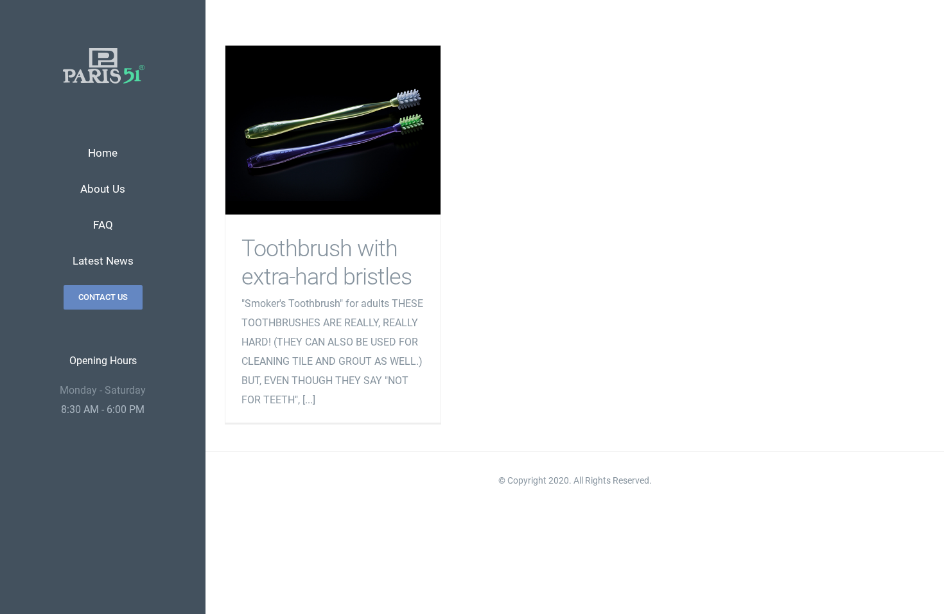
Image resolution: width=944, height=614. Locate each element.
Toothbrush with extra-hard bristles (333, 130)
